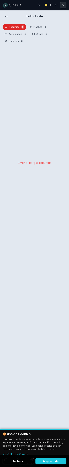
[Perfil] (63, 5)
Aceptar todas (51, 461)
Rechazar (18, 461)
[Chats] (56, 5)
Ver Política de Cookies (15, 454)
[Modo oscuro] (39, 5)
